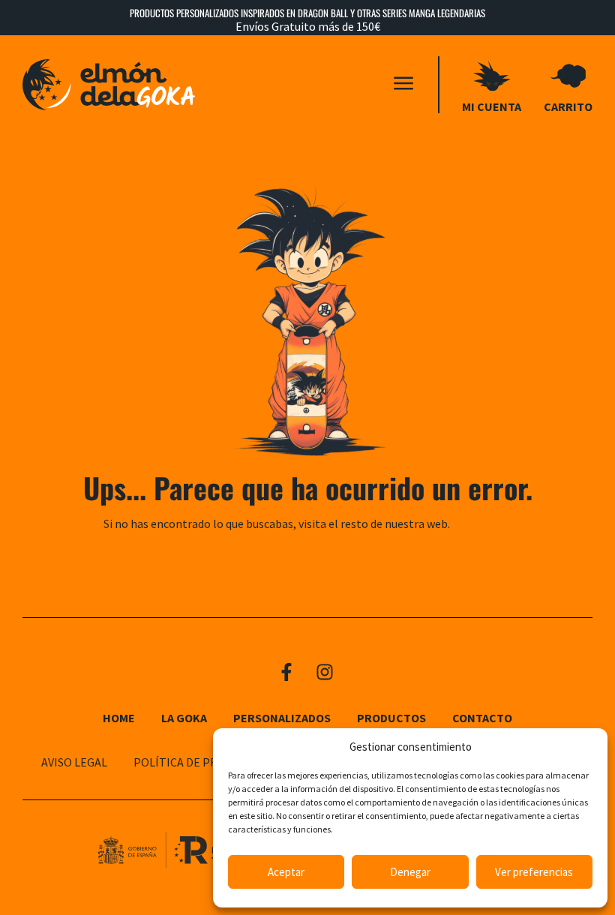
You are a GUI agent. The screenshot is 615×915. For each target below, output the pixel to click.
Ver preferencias (534, 872)
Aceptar (286, 872)
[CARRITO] (568, 75)
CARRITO (568, 106)
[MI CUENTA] (492, 75)
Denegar (410, 872)
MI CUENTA (491, 106)
